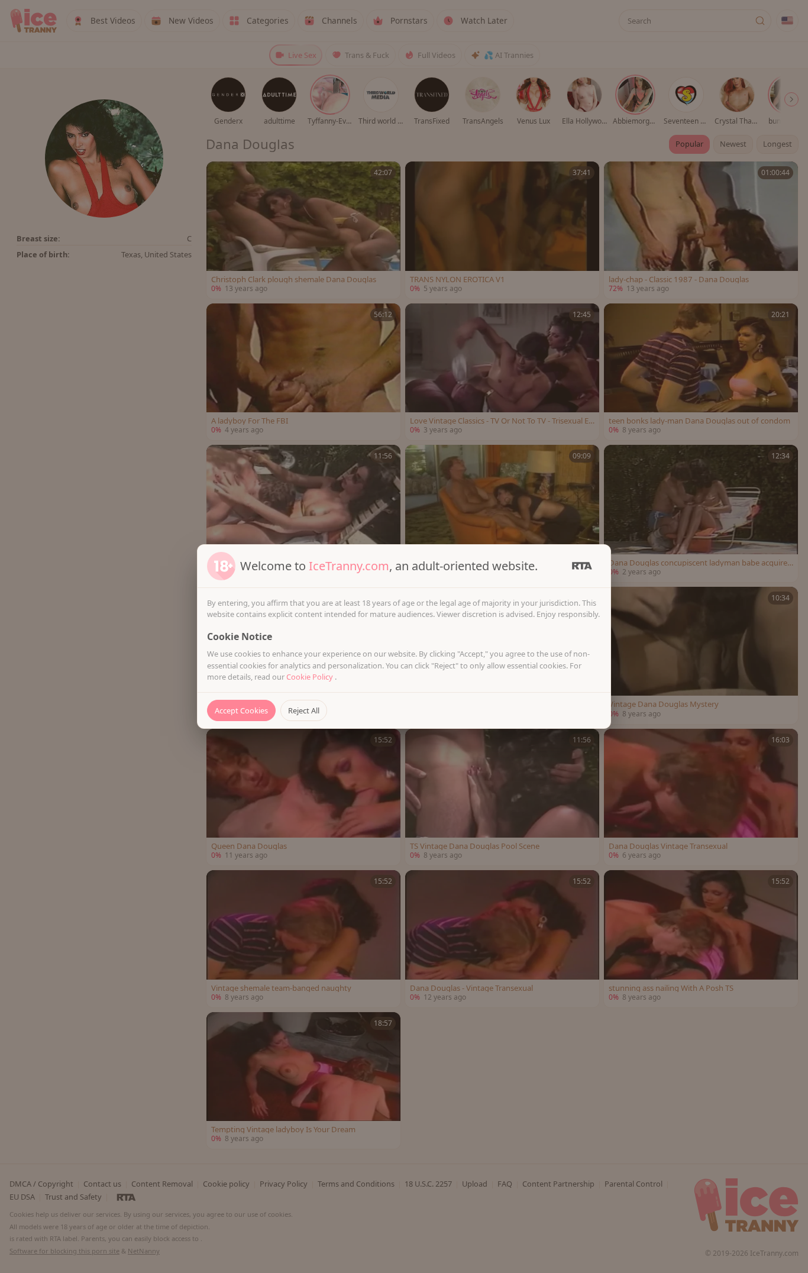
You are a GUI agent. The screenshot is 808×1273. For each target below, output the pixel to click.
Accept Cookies (241, 710)
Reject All (303, 710)
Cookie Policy (310, 676)
